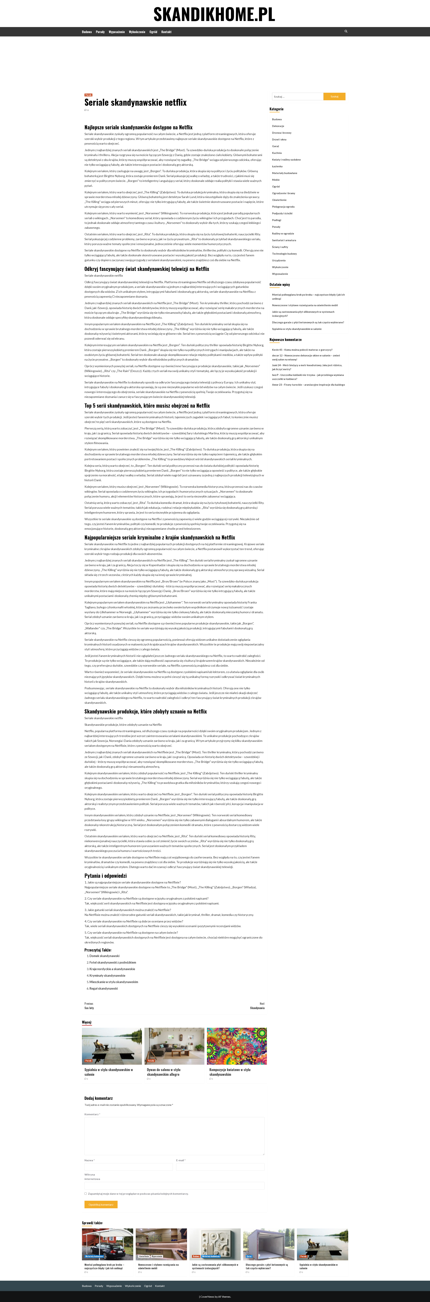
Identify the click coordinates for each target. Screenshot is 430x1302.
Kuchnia (277, 152)
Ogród (153, 32)
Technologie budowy (284, 253)
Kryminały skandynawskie (107, 975)
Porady (100, 32)
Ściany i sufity (280, 246)
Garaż (275, 146)
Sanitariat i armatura (284, 240)
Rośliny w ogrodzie (283, 233)
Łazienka (277, 166)
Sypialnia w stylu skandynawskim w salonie (108, 1072)
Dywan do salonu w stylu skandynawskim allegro (163, 1072)
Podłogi (276, 220)
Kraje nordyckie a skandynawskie (112, 969)
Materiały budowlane (284, 173)
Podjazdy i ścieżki (282, 213)
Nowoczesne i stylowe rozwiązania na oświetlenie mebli (305, 305)
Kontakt (166, 32)
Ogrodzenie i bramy (283, 193)
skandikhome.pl (214, 13)
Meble (276, 179)
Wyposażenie (117, 32)
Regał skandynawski (104, 988)
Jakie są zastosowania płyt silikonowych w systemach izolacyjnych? (303, 313)
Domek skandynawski (104, 956)
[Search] (346, 31)
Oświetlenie (279, 199)
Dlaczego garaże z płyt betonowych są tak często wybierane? (308, 322)
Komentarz (92, 1114)
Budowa (87, 32)
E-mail (181, 1160)
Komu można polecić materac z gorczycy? (308, 349)
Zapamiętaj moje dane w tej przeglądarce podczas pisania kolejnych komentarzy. (138, 1193)
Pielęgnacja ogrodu (283, 206)
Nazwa (89, 1160)
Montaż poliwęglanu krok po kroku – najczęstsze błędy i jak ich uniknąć (308, 296)
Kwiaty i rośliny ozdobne (286, 159)
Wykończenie (137, 32)
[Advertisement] (215, 61)
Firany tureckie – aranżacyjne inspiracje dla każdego (314, 384)
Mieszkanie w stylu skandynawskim (114, 982)
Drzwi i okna (279, 139)
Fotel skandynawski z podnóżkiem (113, 962)
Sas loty (89, 1006)
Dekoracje (278, 125)
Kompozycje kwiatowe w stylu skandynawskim (229, 1072)
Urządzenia (279, 260)
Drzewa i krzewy (281, 132)
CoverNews (207, 1296)
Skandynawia (257, 1006)
